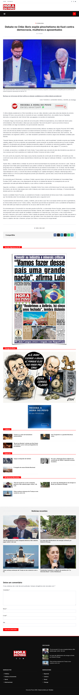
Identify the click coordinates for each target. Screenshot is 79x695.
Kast (43, 228)
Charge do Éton (10, 348)
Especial (8, 453)
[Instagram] (73, 1)
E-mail (5, 615)
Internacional (40, 23)
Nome (5, 608)
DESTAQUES (46, 645)
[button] (4, 13)
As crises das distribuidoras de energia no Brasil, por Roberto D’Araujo (63, 483)
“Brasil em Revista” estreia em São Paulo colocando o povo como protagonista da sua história (26, 445)
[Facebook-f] (71, 1)
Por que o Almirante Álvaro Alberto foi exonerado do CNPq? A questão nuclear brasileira (63, 460)
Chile (40, 228)
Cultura (7, 429)
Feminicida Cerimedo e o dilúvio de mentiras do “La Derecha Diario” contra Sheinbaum (55, 571)
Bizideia (51, 690)
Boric (37, 228)
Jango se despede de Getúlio (22, 458)
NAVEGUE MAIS (46, 670)
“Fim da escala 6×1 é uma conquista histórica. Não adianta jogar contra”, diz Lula (25, 484)
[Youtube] (75, 1)
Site (4, 622)
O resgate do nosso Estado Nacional (24, 467)
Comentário (6, 590)
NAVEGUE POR (7, 670)
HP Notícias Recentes (12, 477)
